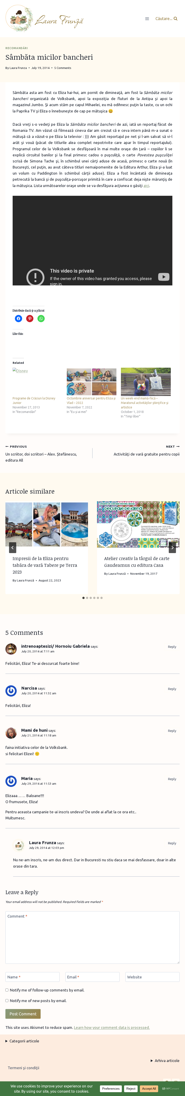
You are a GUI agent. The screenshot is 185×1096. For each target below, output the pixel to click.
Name (14, 977)
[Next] (172, 547)
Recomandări (16, 48)
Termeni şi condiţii (23, 1068)
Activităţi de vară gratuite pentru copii (147, 450)
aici (146, 185)
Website (134, 977)
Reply (172, 647)
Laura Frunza (42, 842)
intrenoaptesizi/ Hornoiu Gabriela (55, 646)
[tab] (83, 598)
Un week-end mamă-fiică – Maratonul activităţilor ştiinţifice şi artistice (144, 402)
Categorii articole (24, 1041)
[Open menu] (147, 18)
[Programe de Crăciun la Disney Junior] (37, 382)
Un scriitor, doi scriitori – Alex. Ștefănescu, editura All (41, 454)
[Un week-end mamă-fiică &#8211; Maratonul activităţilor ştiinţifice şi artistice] (146, 382)
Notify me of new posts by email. (38, 1000)
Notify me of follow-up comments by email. (47, 990)
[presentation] (46, 524)
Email (73, 977)
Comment (17, 916)
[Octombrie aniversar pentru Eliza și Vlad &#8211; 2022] (91, 382)
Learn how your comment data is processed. (112, 1027)
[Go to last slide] (12, 547)
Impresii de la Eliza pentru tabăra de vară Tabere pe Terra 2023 (45, 565)
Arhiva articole (167, 1060)
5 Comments (62, 68)
